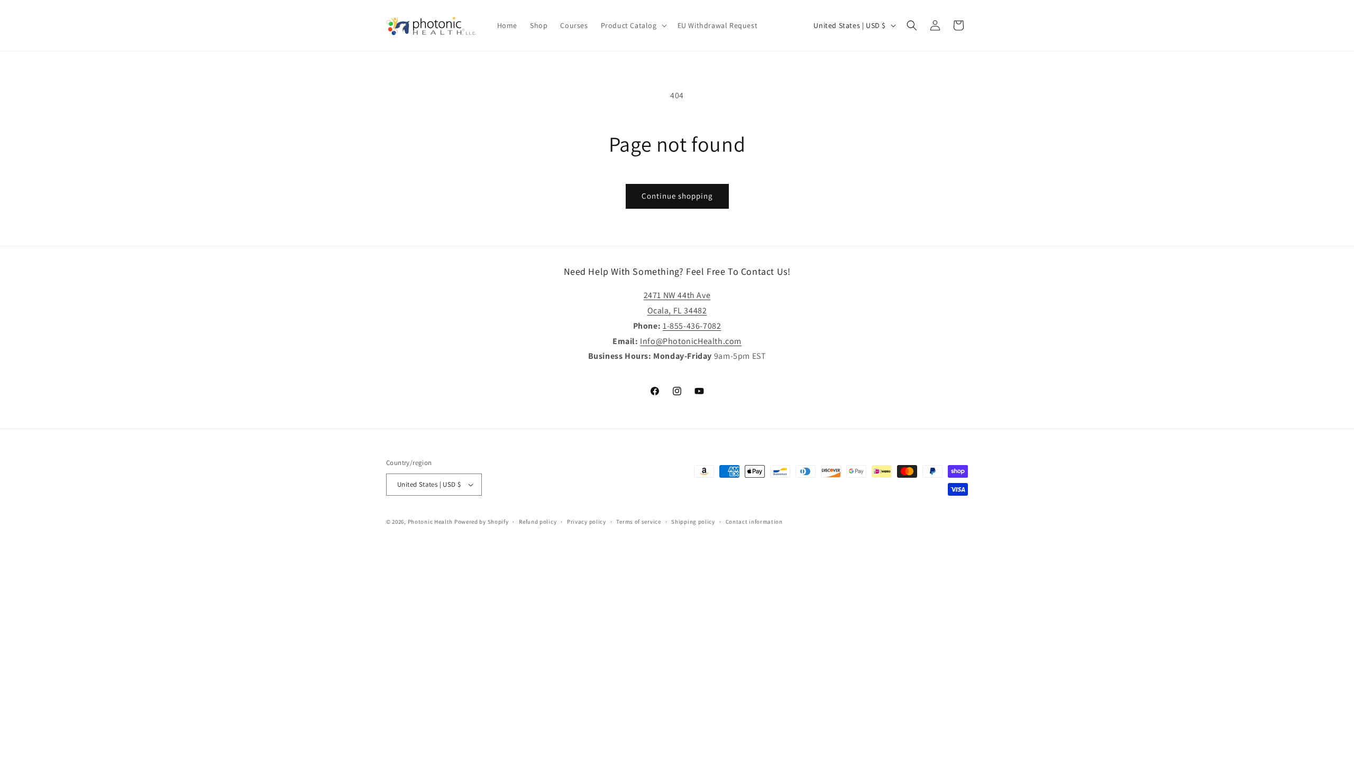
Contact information (754, 521)
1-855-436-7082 (692, 325)
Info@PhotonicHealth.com (691, 341)
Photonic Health (430, 521)
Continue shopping (677, 196)
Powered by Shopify (481, 521)
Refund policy (537, 521)
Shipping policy (693, 521)
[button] (632, 25)
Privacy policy (586, 521)
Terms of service (638, 521)
